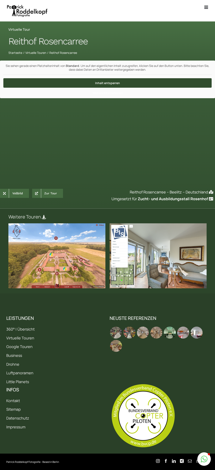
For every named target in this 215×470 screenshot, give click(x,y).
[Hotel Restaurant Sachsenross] (196, 332)
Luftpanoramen (19, 372)
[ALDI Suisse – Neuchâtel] (129, 332)
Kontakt (13, 400)
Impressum (15, 426)
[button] (204, 459)
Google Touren (19, 346)
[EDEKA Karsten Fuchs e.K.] (116, 345)
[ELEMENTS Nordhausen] (142, 332)
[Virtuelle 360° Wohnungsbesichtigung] (158, 255)
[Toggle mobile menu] (206, 7)
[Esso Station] (183, 332)
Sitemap (13, 409)
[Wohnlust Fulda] (156, 332)
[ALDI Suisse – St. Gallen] (116, 332)
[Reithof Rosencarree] (56, 255)
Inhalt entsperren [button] (107, 83)
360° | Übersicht (20, 329)
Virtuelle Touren (20, 337)
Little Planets (17, 381)
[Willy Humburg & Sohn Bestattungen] (169, 332)
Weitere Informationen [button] (108, 93)
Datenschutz (17, 418)
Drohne (12, 364)
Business (14, 355)
